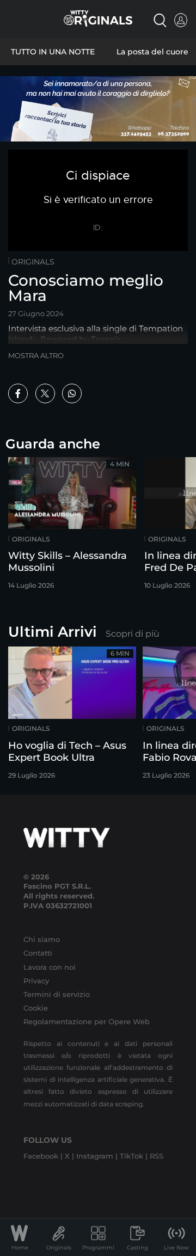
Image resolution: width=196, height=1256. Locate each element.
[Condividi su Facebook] (18, 393)
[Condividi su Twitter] (45, 393)
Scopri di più (133, 634)
